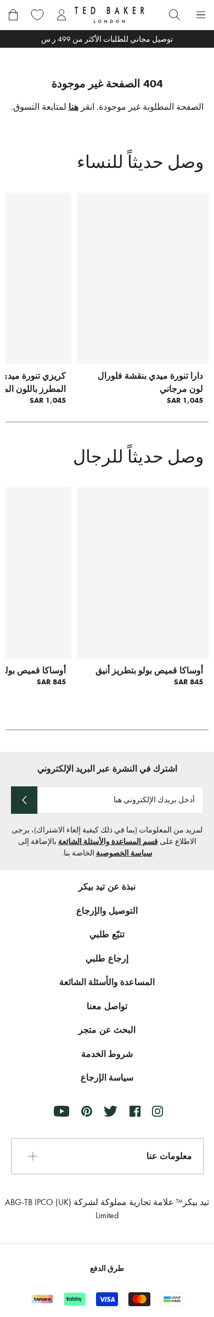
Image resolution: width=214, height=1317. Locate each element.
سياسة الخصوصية (124, 853)
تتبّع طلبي (106, 934)
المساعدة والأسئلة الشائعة (107, 982)
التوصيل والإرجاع (107, 910)
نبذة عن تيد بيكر (107, 886)
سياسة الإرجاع (107, 1077)
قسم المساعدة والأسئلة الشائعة (108, 841)
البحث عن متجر (107, 1030)
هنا (73, 107)
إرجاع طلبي (107, 958)
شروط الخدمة (107, 1054)
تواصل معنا (107, 1006)
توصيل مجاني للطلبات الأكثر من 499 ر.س (107, 39)
